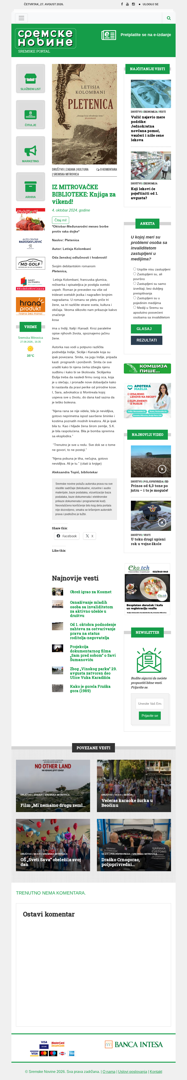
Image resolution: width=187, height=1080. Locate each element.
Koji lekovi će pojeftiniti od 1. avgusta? (144, 193)
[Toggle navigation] (21, 18)
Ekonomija (150, 111)
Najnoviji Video (147, 434)
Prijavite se (150, 715)
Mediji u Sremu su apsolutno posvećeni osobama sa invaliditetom (151, 312)
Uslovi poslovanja (132, 1072)
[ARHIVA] (30, 186)
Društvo (58, 169)
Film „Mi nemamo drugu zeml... (53, 805)
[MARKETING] (30, 150)
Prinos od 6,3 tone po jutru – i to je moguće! (149, 487)
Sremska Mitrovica (66, 174)
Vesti (162, 111)
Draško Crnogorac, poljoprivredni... (120, 862)
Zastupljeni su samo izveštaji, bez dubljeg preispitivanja (149, 288)
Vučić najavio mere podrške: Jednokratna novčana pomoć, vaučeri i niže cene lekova (148, 128)
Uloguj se (150, 4)
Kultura (82, 169)
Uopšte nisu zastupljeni (153, 269)
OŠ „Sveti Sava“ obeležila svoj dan (51, 862)
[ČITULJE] (30, 114)
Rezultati (147, 340)
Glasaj (144, 329)
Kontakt (156, 1072)
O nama (109, 1072)
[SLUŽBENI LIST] (30, 78)
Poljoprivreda (153, 481)
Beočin (128, 795)
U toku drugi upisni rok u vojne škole (148, 541)
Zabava (70, 169)
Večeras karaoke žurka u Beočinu (127, 803)
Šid (167, 481)
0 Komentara (108, 169)
